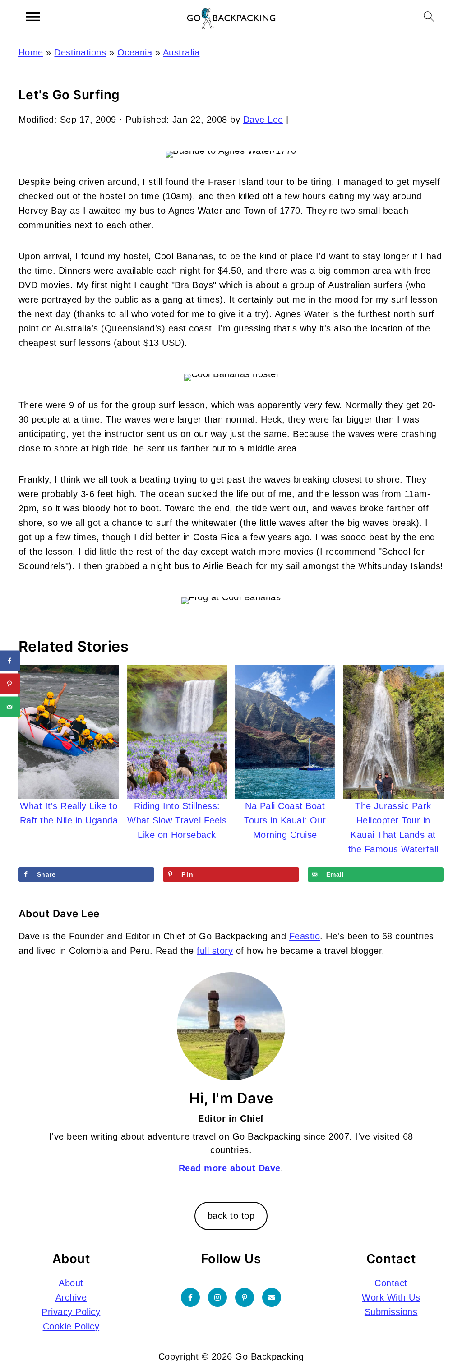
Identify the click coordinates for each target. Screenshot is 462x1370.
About (71, 1282)
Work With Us (391, 1297)
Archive (71, 1297)
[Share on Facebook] (10, 661)
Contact (390, 1282)
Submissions (391, 1311)
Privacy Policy (71, 1311)
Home (30, 52)
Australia (181, 52)
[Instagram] (217, 1296)
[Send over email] (10, 707)
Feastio (304, 936)
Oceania (134, 52)
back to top (231, 1216)
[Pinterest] (244, 1296)
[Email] (271, 1296)
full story (215, 951)
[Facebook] (190, 1296)
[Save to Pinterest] (10, 684)
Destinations (80, 52)
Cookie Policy (71, 1326)
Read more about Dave (230, 1168)
